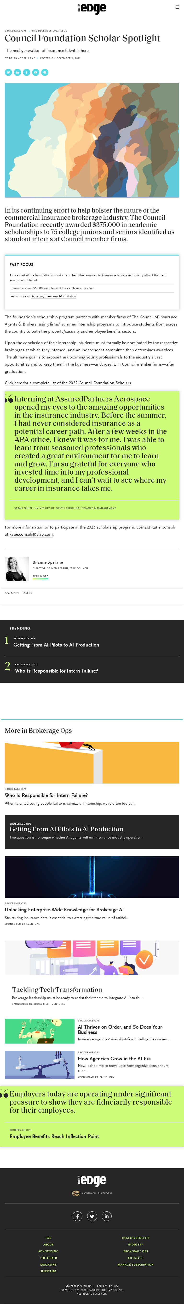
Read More (40, 576)
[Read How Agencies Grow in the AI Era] (40, 1065)
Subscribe (48, 1271)
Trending (20, 629)
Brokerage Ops (16, 31)
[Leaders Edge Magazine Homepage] (92, 9)
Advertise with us (78, 1286)
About (48, 1244)
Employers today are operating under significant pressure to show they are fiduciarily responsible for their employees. (91, 1103)
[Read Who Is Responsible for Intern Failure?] (92, 763)
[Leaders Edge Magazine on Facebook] (77, 1216)
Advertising (48, 1251)
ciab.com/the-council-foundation (53, 296)
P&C (49, 1238)
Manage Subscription (136, 1264)
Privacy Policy (108, 1286)
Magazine (48, 1264)
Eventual (33, 924)
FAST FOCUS (22, 265)
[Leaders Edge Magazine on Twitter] (92, 1216)
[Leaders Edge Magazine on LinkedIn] (107, 1216)
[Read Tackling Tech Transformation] (92, 958)
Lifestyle (135, 1258)
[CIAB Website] (92, 1193)
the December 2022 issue (49, 31)
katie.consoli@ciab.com (31, 535)
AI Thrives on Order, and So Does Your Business (120, 1030)
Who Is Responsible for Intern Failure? (56, 671)
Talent (27, 593)
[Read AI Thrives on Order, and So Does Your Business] (40, 1031)
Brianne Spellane (22, 58)
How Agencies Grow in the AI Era (114, 1059)
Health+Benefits (136, 1238)
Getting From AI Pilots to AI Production (56, 645)
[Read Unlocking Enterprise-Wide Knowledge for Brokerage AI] (92, 877)
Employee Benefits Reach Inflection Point (54, 1136)
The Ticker (48, 1258)
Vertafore (106, 1077)
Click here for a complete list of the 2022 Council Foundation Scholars (68, 383)
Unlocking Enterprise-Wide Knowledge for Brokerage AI (64, 910)
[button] (177, 7)
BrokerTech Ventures (49, 1004)
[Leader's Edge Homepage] (92, 1181)
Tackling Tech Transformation (57, 990)
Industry (135, 1244)
